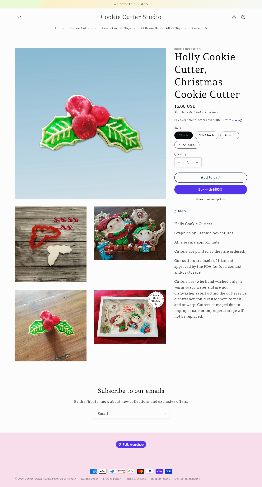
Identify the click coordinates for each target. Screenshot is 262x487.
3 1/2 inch (206, 135)
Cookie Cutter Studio (38, 478)
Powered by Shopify (64, 478)
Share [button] (182, 211)
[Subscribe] (164, 414)
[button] (19, 16)
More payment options (211, 199)
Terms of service (135, 478)
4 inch (230, 135)
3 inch (184, 135)
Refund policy (90, 478)
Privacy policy (112, 478)
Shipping (180, 112)
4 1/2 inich (187, 144)
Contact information (187, 478)
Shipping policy (160, 478)
